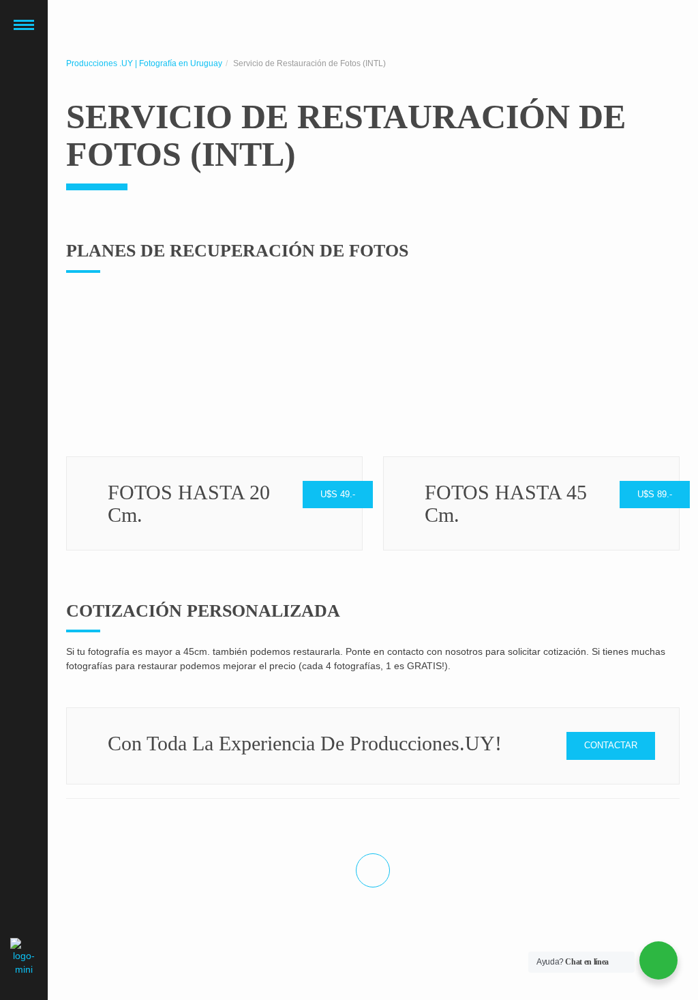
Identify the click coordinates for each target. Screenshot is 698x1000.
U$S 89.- (654, 494)
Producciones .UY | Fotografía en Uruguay (144, 63)
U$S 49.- (337, 494)
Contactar (610, 745)
